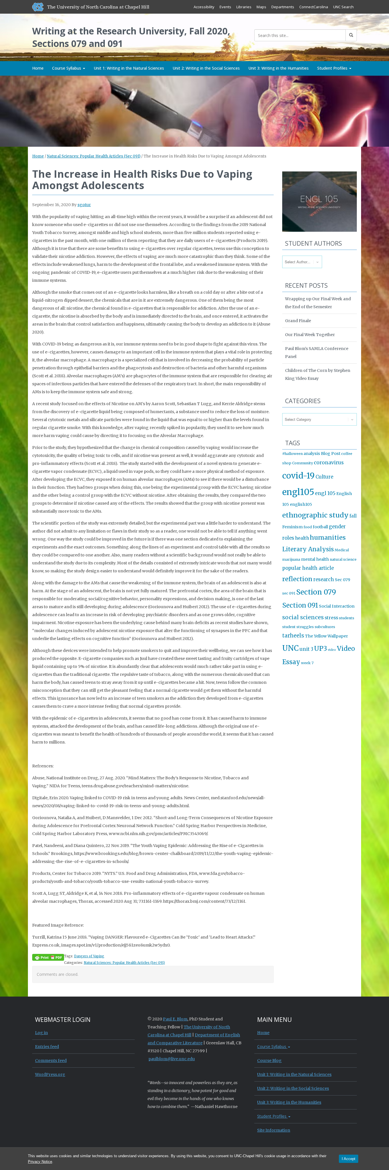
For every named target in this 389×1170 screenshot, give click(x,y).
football (320, 526)
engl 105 (325, 493)
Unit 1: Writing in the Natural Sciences (129, 68)
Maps (261, 6)
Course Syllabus (67, 68)
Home (38, 68)
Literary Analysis (308, 549)
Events (225, 6)
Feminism (292, 526)
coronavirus (329, 462)
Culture (324, 477)
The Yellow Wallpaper (326, 636)
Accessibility (204, 6)
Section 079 (316, 592)
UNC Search (343, 6)
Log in (41, 1032)
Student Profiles (333, 68)
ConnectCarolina (313, 6)
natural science (343, 559)
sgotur (84, 204)
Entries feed (47, 1046)
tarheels (293, 635)
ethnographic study (315, 515)
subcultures (325, 627)
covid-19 (298, 476)
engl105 (298, 492)
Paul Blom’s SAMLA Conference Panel (316, 352)
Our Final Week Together (310, 334)
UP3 (320, 649)
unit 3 (306, 649)
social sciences (303, 617)
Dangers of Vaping (89, 956)
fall (353, 516)
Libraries (243, 6)
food (308, 527)
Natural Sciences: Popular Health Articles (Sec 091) (93, 156)
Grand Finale (298, 320)
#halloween (292, 454)
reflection (297, 579)
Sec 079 (342, 579)
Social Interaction (337, 606)
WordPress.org (50, 1074)
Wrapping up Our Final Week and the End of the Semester (318, 302)
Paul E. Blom (175, 1019)
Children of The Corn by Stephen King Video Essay (317, 374)
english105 (301, 504)
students (346, 618)
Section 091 (300, 605)
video (332, 650)
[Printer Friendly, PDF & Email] (48, 957)
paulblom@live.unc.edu (171, 1058)
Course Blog (269, 1060)
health (302, 538)
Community (302, 463)
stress (331, 617)
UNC (290, 648)
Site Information (273, 1130)
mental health (315, 559)
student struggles (298, 627)
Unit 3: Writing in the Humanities (278, 68)
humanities (328, 537)
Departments (282, 6)
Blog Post (330, 453)
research (323, 580)
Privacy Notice (40, 1161)
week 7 (307, 663)
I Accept (348, 1159)
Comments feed (51, 1060)
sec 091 (288, 593)
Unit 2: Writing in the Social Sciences (206, 68)
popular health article (308, 568)
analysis (312, 453)
